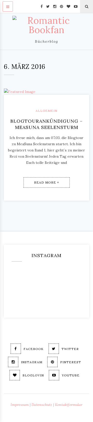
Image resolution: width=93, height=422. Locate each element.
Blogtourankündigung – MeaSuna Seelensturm (46, 124)
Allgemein (46, 111)
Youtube (71, 375)
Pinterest (70, 362)
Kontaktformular (68, 404)
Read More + (46, 182)
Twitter (70, 349)
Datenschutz (42, 404)
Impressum (20, 404)
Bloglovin (33, 375)
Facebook (34, 349)
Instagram (31, 362)
